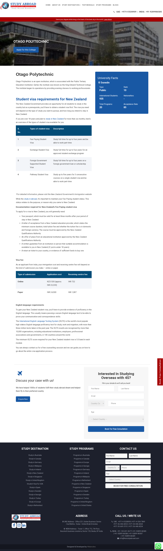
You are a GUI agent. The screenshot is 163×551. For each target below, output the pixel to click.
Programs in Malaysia (81, 477)
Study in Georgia (35, 495)
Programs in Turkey (81, 498)
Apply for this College (26, 50)
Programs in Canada (81, 459)
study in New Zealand (54, 119)
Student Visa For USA (35, 484)
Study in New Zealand (35, 473)
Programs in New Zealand (81, 484)
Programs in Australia (81, 455)
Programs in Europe (81, 462)
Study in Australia (35, 455)
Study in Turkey (35, 498)
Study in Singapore (35, 477)
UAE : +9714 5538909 (126, 12)
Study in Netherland (35, 505)
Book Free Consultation (160, 371)
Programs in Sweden (81, 495)
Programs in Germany (81, 469)
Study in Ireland (35, 469)
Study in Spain (35, 487)
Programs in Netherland (81, 480)
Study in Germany (35, 462)
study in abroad (30, 199)
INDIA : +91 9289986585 (150, 12)
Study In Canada (35, 459)
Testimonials (88, 5)
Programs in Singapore (81, 487)
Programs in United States (81, 505)
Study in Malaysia (35, 466)
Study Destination (70, 5)
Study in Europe (35, 502)
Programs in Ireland (81, 473)
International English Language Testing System (38, 321)
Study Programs (103, 5)
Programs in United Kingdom (81, 502)
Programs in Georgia (81, 466)
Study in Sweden (35, 491)
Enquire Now (23, 399)
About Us (56, 5)
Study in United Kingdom (35, 480)
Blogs (115, 5)
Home (48, 5)
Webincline (91, 547)
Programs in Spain (81, 491)
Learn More (99, 19)
